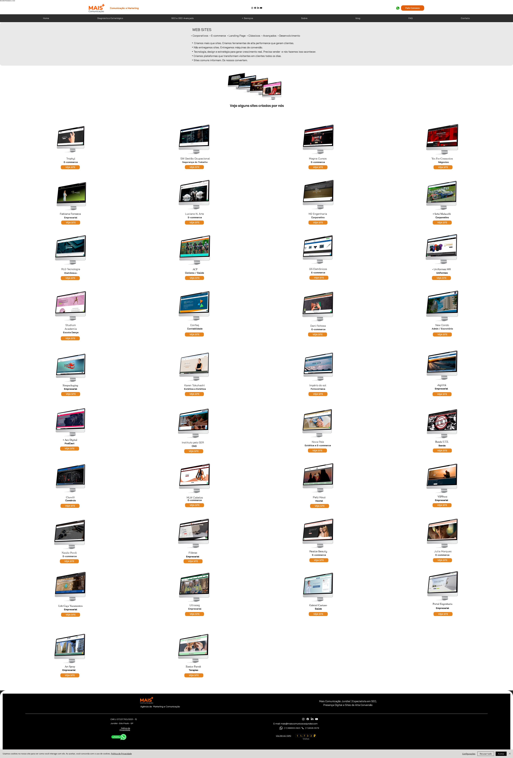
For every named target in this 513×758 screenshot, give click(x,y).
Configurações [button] (468, 753)
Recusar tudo (486, 753)
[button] (247, 18)
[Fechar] (509, 754)
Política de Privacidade (121, 753)
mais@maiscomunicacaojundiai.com (299, 724)
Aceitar (501, 753)
